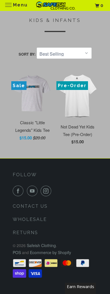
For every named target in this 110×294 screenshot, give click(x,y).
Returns (25, 232)
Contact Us (30, 206)
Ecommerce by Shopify (50, 252)
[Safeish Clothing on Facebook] (19, 191)
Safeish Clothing (41, 245)
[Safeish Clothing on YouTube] (33, 191)
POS (17, 252)
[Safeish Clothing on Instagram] (47, 191)
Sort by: (28, 54)
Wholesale (30, 219)
